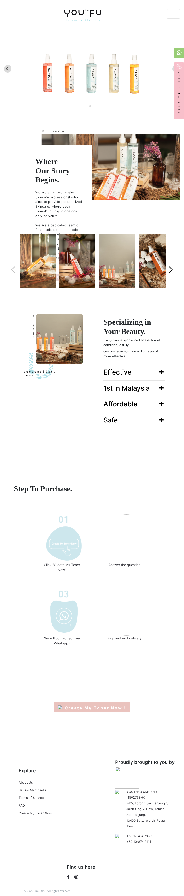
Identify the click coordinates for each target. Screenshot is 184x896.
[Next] (171, 264)
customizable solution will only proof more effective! (131, 353)
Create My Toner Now (35, 813)
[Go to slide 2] (93, 106)
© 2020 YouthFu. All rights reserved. (47, 891)
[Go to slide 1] (90, 106)
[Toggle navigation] (173, 14)
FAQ (22, 805)
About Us (26, 782)
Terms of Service (31, 798)
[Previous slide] (8, 69)
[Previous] (13, 264)
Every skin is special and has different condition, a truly (132, 342)
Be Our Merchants (32, 790)
